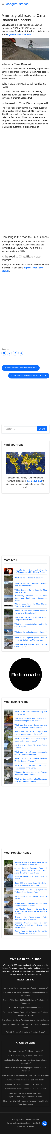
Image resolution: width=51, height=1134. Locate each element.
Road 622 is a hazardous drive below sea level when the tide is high (31, 884)
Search (42, 429)
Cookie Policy (38, 1123)
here (22, 971)
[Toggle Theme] (44, 1123)
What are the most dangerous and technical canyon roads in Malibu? (31, 726)
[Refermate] (25, 674)
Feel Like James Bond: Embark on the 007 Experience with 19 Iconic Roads (31, 571)
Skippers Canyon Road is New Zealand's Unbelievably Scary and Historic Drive (31, 925)
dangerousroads (17, 4)
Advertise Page (32, 1119)
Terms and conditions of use (18, 1123)
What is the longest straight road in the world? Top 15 (31, 625)
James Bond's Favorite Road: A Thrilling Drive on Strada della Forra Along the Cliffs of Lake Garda (31, 870)
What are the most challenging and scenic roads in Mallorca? (25, 1069)
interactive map (34, 481)
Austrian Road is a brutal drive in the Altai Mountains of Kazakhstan (31, 863)
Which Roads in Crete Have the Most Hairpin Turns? (31, 591)
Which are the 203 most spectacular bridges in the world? (31, 618)
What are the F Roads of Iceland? (28, 578)
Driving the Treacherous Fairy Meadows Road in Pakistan (31, 918)
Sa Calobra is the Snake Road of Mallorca (31, 897)
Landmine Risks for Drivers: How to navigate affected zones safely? (25, 1061)
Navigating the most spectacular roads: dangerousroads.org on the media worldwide (25, 1095)
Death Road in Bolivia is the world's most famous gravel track (31, 932)
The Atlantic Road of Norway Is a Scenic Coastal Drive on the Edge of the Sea (31, 911)
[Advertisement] (25, 212)
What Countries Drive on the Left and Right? (25, 1080)
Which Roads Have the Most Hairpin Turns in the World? (31, 605)
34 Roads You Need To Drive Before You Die (31, 746)
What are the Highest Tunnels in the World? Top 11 (25, 1084)
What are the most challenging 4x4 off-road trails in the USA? (31, 584)
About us (21, 1126)
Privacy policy (18, 1119)
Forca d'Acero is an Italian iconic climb (21, 368)
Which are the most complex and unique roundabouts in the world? (31, 733)
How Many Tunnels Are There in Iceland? (25, 1051)
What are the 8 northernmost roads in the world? (25, 1089)
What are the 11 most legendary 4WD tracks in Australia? (25, 1075)
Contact (30, 1126)
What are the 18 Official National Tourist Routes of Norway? (31, 760)
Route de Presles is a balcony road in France (31, 877)
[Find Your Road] (25, 463)
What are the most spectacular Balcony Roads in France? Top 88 (31, 773)
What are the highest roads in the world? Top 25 (31, 645)
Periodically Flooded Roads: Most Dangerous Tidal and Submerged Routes (31, 598)
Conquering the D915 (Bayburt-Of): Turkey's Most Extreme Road (31, 891)
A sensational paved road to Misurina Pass (27, 376)
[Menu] (4, 4)
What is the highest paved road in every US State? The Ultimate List (31, 638)
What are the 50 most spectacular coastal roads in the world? (31, 753)
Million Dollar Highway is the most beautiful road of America (31, 904)
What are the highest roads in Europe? (31, 632)
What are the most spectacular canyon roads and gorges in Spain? (31, 739)
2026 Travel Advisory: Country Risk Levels (25, 1055)
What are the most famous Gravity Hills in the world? (31, 712)
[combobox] (20, 428)
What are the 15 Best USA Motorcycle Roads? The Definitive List (31, 780)
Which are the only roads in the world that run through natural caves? (31, 719)
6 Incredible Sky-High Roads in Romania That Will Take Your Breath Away (25, 1102)
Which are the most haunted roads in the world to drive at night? (31, 612)
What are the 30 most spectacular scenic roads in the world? (31, 766)
